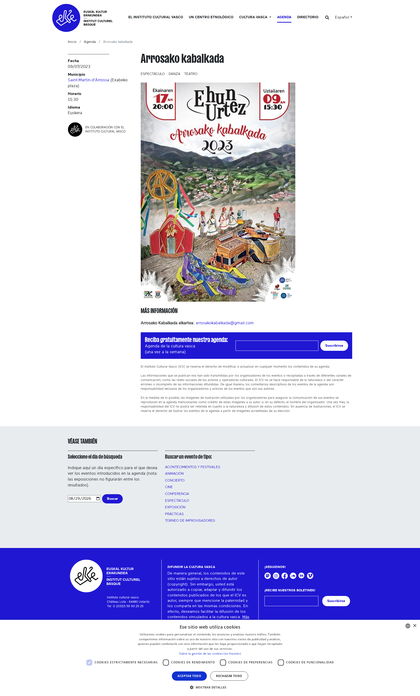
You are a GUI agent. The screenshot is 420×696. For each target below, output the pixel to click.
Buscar (112, 499)
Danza (174, 74)
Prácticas (174, 514)
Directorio (307, 17)
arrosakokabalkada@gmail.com (225, 323)
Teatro (190, 74)
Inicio (72, 42)
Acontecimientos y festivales (192, 467)
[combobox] (407, 625)
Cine (169, 487)
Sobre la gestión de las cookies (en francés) (210, 653)
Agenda (284, 17)
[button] (210, 687)
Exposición (175, 507)
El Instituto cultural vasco (155, 17)
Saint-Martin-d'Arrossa (88, 80)
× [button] (414, 626)
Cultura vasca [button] (253, 17)
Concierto (174, 480)
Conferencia (177, 494)
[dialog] (210, 658)
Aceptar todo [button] (189, 676)
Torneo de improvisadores (190, 520)
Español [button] (342, 17)
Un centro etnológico (211, 17)
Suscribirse (334, 345)
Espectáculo (153, 74)
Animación (174, 473)
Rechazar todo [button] (229, 676)
